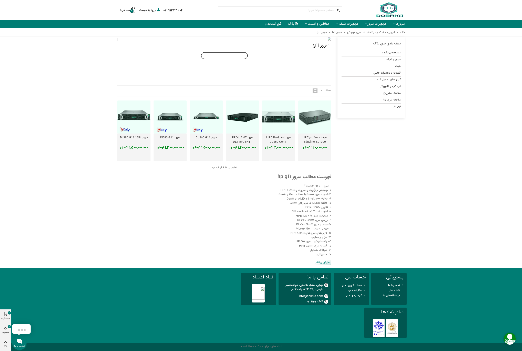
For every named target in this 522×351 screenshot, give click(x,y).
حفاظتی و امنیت (319, 24)
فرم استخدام (273, 24)
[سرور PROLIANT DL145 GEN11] (242, 117)
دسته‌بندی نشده (391, 52)
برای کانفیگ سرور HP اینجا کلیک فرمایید (224, 56)
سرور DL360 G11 (206, 138)
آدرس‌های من (354, 295)
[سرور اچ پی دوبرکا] (389, 10)
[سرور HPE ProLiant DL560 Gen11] (278, 117)
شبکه (398, 66)
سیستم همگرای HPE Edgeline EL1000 (314, 140)
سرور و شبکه (393, 59)
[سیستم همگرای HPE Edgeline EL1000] (315, 117)
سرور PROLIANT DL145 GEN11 (242, 140)
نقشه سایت (393, 290)
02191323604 (315, 301)
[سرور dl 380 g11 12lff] (133, 117)
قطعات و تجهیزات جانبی (387, 73)
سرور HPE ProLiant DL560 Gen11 (278, 140)
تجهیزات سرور (376, 24)
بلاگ (291, 24)
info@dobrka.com (311, 296)
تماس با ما (394, 285)
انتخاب (327, 91)
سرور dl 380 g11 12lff (134, 138)
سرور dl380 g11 (170, 138)
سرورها (400, 24)
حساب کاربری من (352, 285)
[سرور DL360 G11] (206, 117)
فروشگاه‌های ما (391, 295)
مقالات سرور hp (392, 99)
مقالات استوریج (392, 93)
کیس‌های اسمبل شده (389, 79)
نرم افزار (396, 106)
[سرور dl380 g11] (170, 117)
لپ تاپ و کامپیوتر (390, 86)
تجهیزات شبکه (348, 24)
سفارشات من (355, 290)
